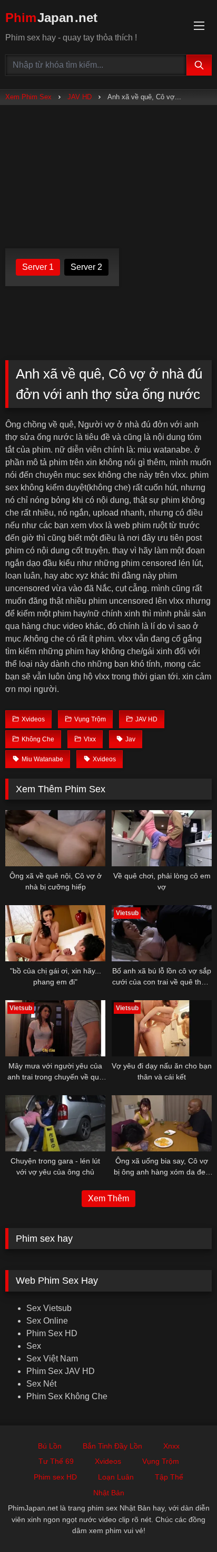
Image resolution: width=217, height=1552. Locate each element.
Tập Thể (169, 1477)
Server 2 (86, 267)
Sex (33, 1345)
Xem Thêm (108, 1198)
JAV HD (79, 97)
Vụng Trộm (160, 1461)
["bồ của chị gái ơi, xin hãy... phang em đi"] (55, 933)
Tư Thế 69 (56, 1461)
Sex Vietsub (49, 1308)
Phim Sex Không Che (66, 1396)
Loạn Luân (116, 1477)
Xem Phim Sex (28, 97)
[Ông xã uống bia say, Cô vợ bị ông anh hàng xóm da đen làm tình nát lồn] (162, 1123)
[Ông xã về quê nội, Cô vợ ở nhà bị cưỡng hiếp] (55, 838)
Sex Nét (41, 1383)
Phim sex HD (55, 1477)
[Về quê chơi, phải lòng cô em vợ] (162, 838)
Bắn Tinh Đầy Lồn (112, 1446)
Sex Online (47, 1320)
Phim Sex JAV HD (60, 1371)
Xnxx (171, 1446)
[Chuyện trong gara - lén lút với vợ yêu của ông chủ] (55, 1123)
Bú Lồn (50, 1446)
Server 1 (38, 267)
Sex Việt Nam (52, 1358)
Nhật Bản (108, 1492)
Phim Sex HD (51, 1333)
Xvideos (108, 1461)
